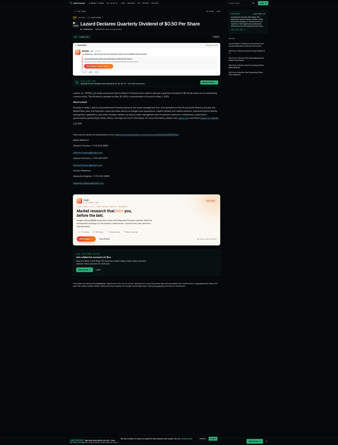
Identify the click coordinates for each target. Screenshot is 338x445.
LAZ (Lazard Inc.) (158, 286)
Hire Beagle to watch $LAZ (97, 66)
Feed (123, 3)
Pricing (154, 3)
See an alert (104, 239)
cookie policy (186, 438)
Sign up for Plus (208, 82)
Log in (98, 270)
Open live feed (237, 30)
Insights (131, 3)
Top (138, 3)
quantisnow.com (259, 14)
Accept (213, 439)
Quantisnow (96, 17)
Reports (145, 3)
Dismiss (203, 439)
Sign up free (83, 270)
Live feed (81, 11)
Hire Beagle (84, 239)
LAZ (82, 37)
